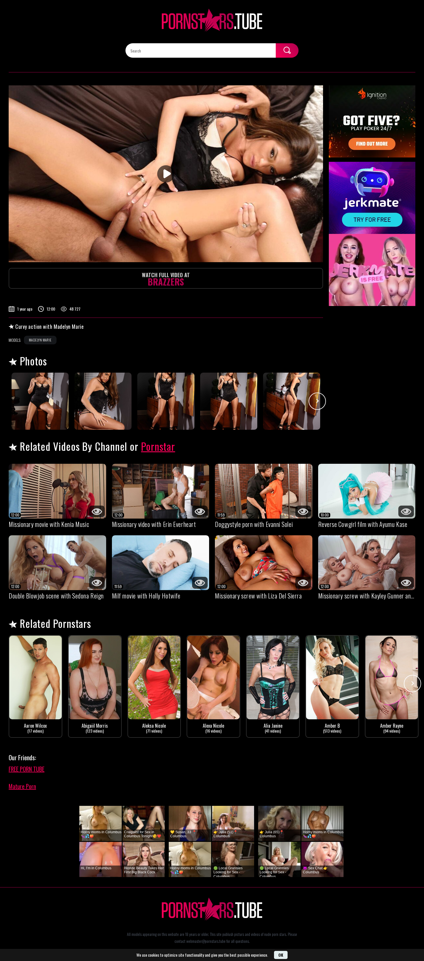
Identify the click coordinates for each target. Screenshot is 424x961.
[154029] (40, 401)
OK (280, 955)
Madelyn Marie (40, 339)
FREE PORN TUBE (26, 769)
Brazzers (166, 279)
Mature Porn (22, 786)
